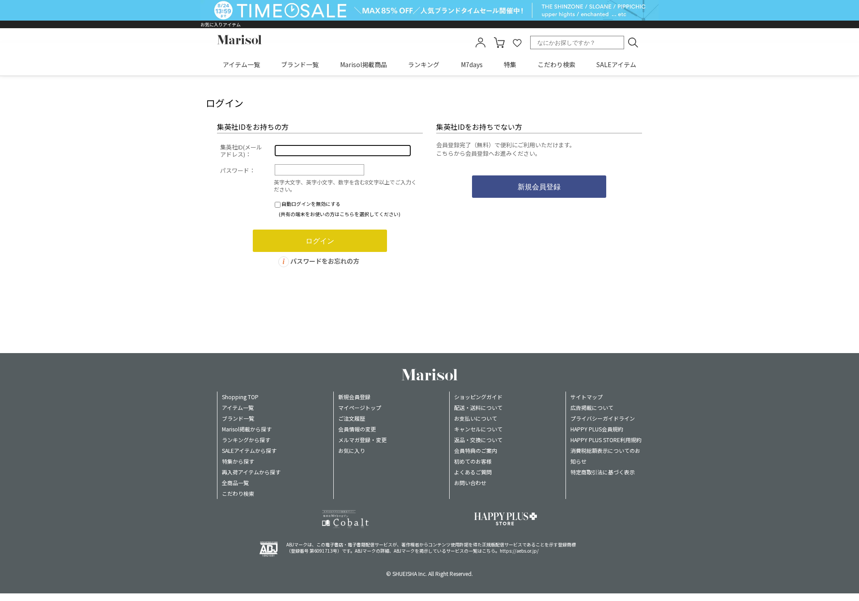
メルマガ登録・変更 (362, 439)
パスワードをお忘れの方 (324, 260)
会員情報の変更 (357, 429)
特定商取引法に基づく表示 (602, 472)
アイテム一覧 (241, 64)
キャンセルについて (478, 429)
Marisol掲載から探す (247, 429)
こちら (488, 550)
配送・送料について (478, 407)
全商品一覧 (235, 482)
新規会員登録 (354, 397)
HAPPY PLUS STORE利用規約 (606, 439)
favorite (517, 42)
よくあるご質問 (473, 472)
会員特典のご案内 (475, 450)
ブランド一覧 (300, 64)
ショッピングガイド (478, 397)
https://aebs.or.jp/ (519, 550)
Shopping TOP (240, 397)
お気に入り (351, 450)
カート (499, 42)
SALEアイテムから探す (249, 450)
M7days (472, 64)
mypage (480, 42)
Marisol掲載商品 (363, 64)
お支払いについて (475, 418)
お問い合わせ (470, 482)
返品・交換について (478, 439)
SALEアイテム (616, 64)
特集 (510, 64)
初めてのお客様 (473, 461)
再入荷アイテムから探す (251, 472)
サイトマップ (586, 397)
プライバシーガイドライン (602, 418)
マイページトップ (359, 407)
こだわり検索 (556, 64)
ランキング (423, 64)
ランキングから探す (246, 439)
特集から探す (238, 461)
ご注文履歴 (351, 418)
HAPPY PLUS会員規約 (596, 429)
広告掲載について (591, 407)
